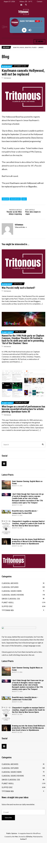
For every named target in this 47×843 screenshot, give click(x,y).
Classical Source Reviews (13, 595)
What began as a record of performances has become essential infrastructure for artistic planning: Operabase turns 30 (23, 409)
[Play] (24, 30)
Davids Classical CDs (11, 599)
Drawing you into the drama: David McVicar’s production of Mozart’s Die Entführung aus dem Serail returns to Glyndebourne (28, 541)
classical (5, 199)
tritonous (7, 78)
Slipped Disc (6, 66)
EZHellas (29, 837)
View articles (20, 227)
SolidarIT (23, 839)
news (24, 199)
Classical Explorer (10, 587)
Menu (40, 41)
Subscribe (8, 817)
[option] (29, 47)
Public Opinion (11, 833)
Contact (39, 1)
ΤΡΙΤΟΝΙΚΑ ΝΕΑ (8, 610)
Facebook (21, 5)
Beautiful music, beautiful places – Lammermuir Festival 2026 (25, 512)
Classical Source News (12, 591)
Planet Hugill (7, 332)
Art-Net (15, 837)
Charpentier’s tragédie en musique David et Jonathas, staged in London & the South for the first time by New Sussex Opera (28, 523)
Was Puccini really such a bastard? (18, 287)
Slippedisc (32, 186)
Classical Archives (10, 583)
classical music (15, 199)
